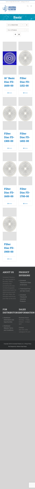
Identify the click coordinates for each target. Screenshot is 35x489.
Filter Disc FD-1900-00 (9, 248)
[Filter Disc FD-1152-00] (25, 58)
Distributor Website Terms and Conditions (8, 328)
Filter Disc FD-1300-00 (9, 137)
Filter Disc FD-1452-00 (25, 137)
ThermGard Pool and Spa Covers (25, 290)
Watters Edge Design (22, 346)
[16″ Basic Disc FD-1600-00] (10, 58)
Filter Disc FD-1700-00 (25, 192)
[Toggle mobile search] (28, 6)
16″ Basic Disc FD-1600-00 (9, 82)
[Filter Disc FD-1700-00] (25, 168)
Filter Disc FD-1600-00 (9, 192)
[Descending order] (27, 25)
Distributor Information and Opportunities (9, 320)
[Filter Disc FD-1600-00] (10, 168)
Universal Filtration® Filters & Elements (25, 283)
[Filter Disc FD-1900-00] (10, 224)
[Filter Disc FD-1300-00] (10, 113)
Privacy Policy (28, 343)
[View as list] (19, 34)
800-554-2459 (16, 1)
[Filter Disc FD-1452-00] (25, 113)
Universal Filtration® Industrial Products (23, 298)
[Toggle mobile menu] (31, 6)
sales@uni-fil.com (25, 1)
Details (10, 93)
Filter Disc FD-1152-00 (25, 82)
